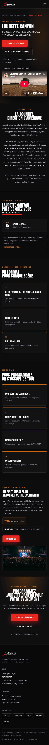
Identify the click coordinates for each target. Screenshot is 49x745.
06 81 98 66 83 (24, 626)
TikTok (29, 716)
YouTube (39, 716)
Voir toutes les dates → (12, 212)
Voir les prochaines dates (17, 51)
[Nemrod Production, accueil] (8, 4)
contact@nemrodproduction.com (14, 680)
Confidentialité (32, 739)
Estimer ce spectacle (14, 43)
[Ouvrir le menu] (45, 4)
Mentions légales (18, 739)
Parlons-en (11, 539)
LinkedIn (7, 721)
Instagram (18, 716)
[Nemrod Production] (24, 653)
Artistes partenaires (18, 16)
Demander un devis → (12, 247)
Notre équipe (6, 739)
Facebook (7, 716)
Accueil (5, 16)
